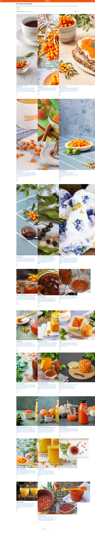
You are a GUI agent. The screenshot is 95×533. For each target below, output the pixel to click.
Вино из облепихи (19, 501)
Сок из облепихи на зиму (42, 468)
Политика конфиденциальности (47, 531)
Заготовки (22, 11)
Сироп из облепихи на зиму (64, 426)
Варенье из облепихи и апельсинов (44, 340)
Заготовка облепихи (62, 458)
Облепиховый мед (19, 340)
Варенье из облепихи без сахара (43, 142)
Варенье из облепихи (62, 293)
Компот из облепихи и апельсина (44, 426)
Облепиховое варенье (41, 295)
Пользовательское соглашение (47, 530)
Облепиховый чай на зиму (42, 382)
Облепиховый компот (63, 170)
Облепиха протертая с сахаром (21, 85)
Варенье (18, 9)
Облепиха (18, 11)
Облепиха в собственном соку (64, 382)
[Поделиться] (78, 11)
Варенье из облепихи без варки (64, 255)
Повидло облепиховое (20, 255)
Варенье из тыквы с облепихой (21, 382)
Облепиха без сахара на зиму (64, 340)
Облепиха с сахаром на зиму (21, 294)
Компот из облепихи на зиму (43, 85)
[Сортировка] (75, 11)
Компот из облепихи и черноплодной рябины (46, 255)
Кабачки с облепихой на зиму (21, 426)
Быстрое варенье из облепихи (43, 514)
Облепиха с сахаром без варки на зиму (23, 170)
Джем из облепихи (62, 85)
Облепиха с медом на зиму (21, 468)
